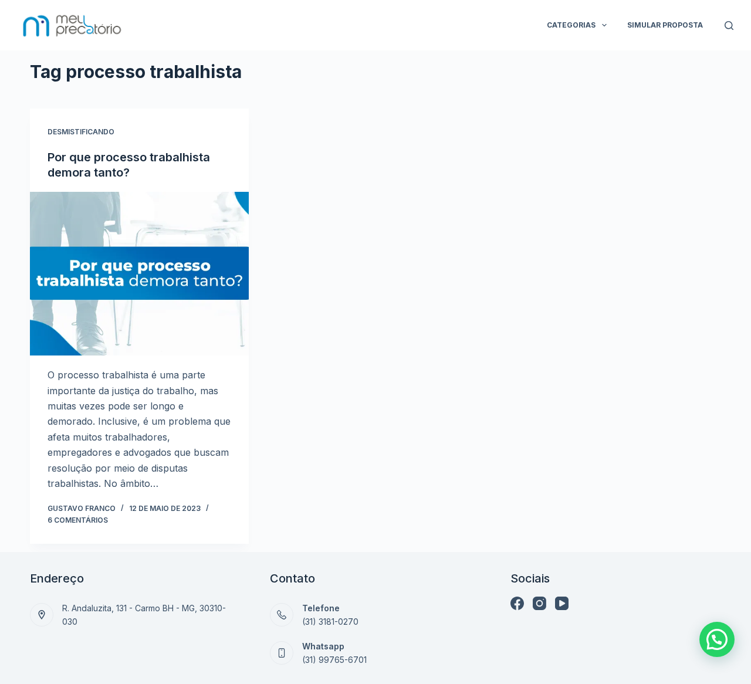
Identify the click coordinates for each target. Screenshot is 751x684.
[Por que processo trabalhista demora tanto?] (139, 273)
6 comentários (78, 520)
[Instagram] (539, 603)
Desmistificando (81, 131)
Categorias (571, 25)
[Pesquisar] (729, 25)
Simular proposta (665, 25)
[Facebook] (517, 603)
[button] (717, 639)
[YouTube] (562, 603)
